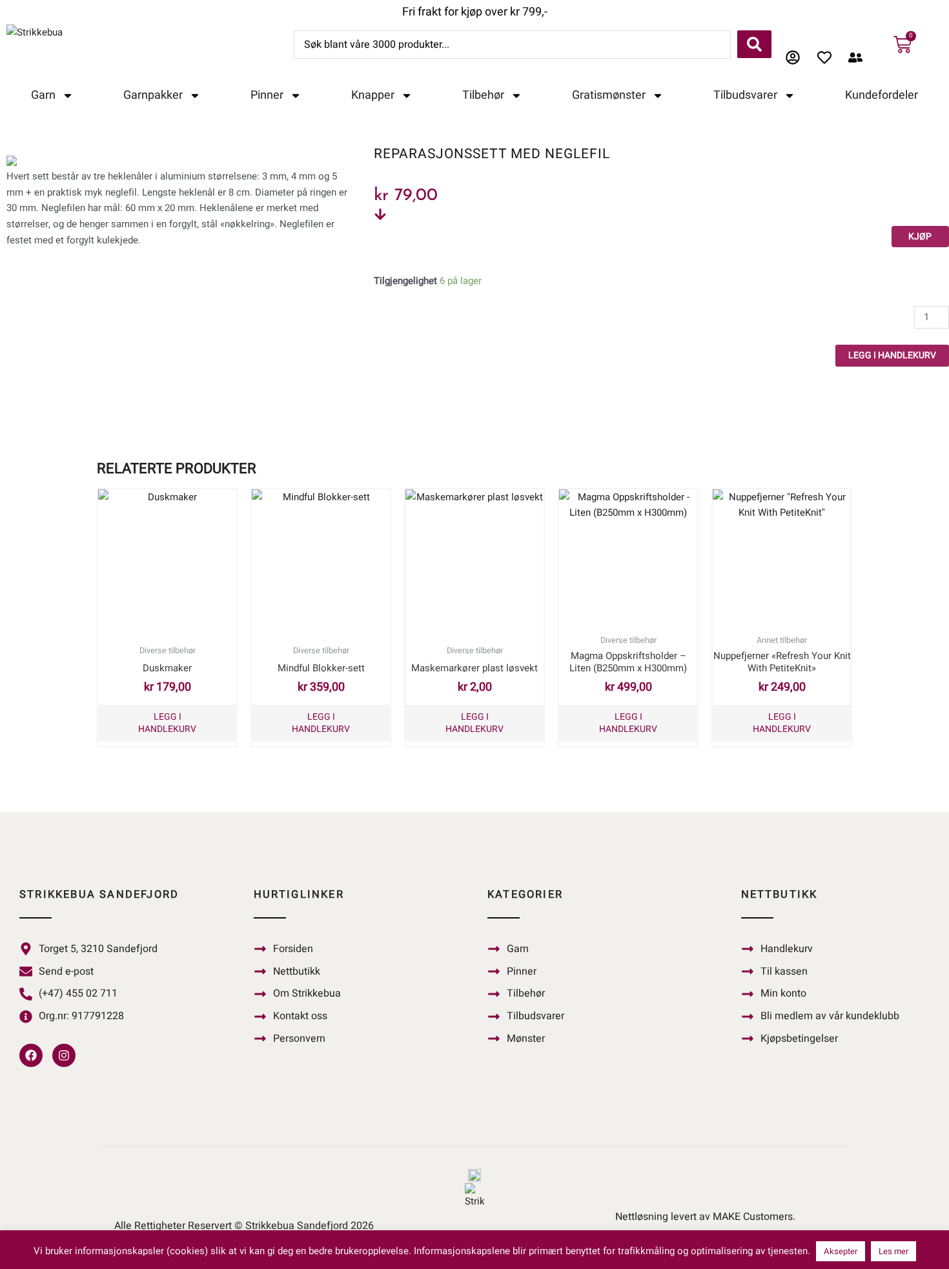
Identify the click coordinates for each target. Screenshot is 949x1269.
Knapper (372, 95)
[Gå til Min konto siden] (796, 57)
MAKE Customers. (754, 1216)
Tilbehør (483, 95)
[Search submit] (754, 44)
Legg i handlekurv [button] (167, 722)
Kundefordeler (881, 95)
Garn (43, 95)
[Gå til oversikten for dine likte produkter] (828, 57)
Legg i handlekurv (892, 355)
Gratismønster (609, 95)
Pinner (266, 95)
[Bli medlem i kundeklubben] (859, 57)
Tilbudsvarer (745, 95)
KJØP (920, 236)
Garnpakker (153, 95)
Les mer (893, 1251)
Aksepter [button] (840, 1251)
